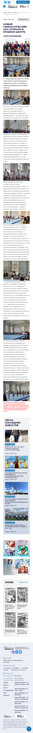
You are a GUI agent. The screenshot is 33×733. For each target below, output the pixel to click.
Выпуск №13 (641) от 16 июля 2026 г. (21, 702)
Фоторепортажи (8, 690)
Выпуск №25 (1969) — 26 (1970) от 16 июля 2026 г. (22, 707)
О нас (4, 693)
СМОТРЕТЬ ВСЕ (23, 582)
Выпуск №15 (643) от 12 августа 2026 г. (21, 689)
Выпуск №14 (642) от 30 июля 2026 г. (21, 694)
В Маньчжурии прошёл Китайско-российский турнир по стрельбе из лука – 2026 (16, 526)
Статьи (5, 688)
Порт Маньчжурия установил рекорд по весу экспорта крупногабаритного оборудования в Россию (16, 501)
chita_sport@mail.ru (8, 678)
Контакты (6, 695)
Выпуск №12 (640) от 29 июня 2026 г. (21, 711)
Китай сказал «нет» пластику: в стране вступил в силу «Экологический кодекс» (14, 448)
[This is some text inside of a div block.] (10, 595)
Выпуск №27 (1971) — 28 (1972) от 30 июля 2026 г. (22, 698)
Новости (5, 685)
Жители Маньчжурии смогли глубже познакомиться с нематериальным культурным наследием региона (16, 475)
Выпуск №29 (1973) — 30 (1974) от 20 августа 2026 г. (22, 684)
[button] (4, 6)
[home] (13, 6)
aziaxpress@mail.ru (8, 676)
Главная (5, 682)
